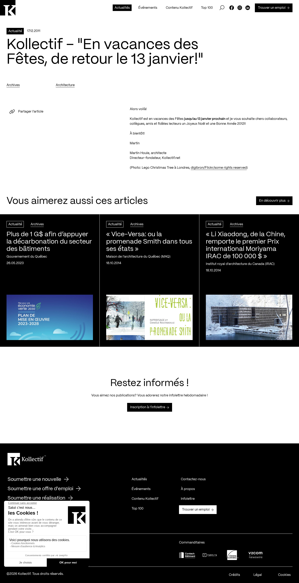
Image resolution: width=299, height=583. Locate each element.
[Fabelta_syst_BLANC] (210, 555)
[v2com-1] (255, 555)
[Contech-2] (187, 555)
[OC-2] (233, 555)
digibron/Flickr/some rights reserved (219, 167)
